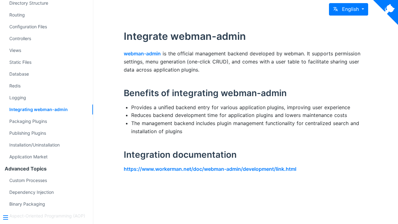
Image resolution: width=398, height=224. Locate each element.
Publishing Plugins (27, 133)
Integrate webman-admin (185, 36)
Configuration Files (28, 26)
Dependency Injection (31, 192)
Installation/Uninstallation (34, 144)
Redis (15, 85)
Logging (17, 97)
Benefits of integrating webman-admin (205, 93)
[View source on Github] (385, 12)
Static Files (20, 62)
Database (19, 74)
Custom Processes (28, 180)
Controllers (20, 38)
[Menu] (44, 218)
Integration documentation (180, 154)
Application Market (28, 156)
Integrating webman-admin (38, 109)
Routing (17, 14)
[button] (348, 9)
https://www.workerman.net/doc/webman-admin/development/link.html (210, 169)
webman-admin (142, 53)
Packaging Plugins (28, 121)
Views (15, 50)
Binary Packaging (27, 204)
